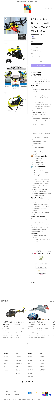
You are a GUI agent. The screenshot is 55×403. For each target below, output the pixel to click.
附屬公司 (18, 370)
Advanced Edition (37, 44)
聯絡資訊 (33, 399)
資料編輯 (30, 373)
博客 (5, 366)
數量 (32, 53)
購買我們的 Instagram (33, 370)
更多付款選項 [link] (41, 69)
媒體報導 (6, 360)
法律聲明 (38, 399)
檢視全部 (52, 301)
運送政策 (29, 399)
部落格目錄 (6, 370)
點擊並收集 (18, 360)
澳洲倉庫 (42, 360)
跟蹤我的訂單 (19, 363)
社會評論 (30, 357)
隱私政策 (19, 399)
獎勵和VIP (30, 366)
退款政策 (14, 399)
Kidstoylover (9, 399)
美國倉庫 (42, 357)
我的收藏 (30, 360)
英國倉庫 (42, 366)
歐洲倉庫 (42, 363)
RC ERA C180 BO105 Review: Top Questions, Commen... (13, 323)
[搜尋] (45, 8)
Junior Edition (37, 51)
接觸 (5, 363)
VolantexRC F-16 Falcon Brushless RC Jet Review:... (38, 323)
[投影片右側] (30, 343)
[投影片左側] (24, 343)
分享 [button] (34, 282)
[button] (3, 8)
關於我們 (6, 357)
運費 (36, 38)
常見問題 (18, 373)
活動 (29, 363)
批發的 (17, 366)
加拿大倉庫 (42, 370)
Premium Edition (37, 47)
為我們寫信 (18, 357)
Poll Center (30, 376)
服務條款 (24, 399)
